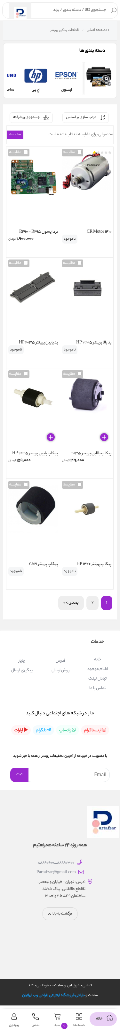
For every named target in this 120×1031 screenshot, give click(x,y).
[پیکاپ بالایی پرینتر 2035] (87, 410)
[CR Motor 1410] (87, 189)
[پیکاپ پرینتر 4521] (33, 521)
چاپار (22, 661)
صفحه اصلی (96, 30)
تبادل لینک (97, 678)
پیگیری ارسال (22, 670)
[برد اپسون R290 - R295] (33, 189)
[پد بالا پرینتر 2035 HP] (87, 299)
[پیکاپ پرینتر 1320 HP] (87, 521)
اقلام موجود (97, 669)
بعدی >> (71, 602)
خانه (97, 659)
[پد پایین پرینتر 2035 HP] (33, 299)
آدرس (60, 661)
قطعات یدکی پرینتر (64, 30)
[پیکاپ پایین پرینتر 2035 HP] (33, 410)
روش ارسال (60, 670)
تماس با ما (97, 688)
